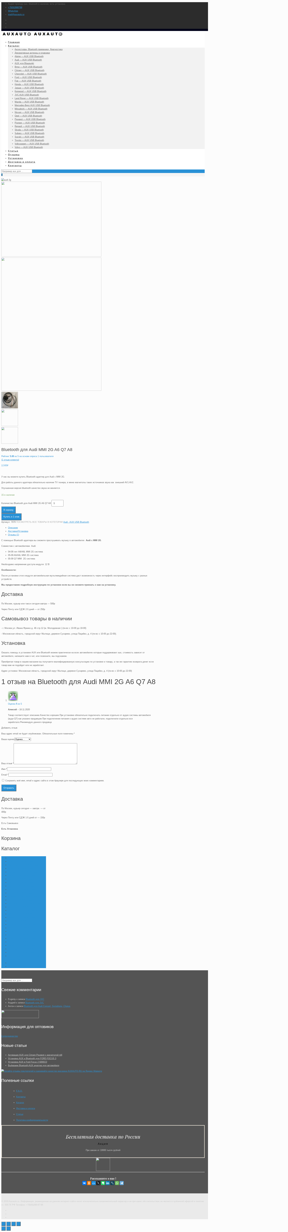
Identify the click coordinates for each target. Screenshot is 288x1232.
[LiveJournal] (112, 1183)
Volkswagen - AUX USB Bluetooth (24, 949)
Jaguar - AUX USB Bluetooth (22, 889)
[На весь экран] (13, 1224)
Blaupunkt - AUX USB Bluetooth (23, 865)
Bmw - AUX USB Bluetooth (21, 868)
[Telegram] (122, 1183)
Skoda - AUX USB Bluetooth (22, 935)
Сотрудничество (9, 1036)
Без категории (15, 963)
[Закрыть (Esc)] (3, 1224)
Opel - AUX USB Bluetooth (21, 921)
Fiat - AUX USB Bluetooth (20, 879)
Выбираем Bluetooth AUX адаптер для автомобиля (33, 1065)
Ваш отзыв (7, 763)
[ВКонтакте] (84, 1183)
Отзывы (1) (13, 534)
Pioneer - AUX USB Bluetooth (22, 928)
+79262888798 (15, 7)
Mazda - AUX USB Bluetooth (22, 907)
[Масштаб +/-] (18, 1224)
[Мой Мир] (94, 1183)
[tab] (82, 527)
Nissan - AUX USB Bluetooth (22, 917)
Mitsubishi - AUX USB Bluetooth (23, 914)
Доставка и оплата (25, 1108)
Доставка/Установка (18, 531)
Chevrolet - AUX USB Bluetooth (23, 872)
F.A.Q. (19, 1091)
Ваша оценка (7, 739)
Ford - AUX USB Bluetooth (21, 882)
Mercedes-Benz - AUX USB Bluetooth (26, 910)
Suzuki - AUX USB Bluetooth (22, 942)
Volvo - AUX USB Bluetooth (21, 952)
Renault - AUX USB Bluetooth (22, 931)
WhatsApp (13, 11)
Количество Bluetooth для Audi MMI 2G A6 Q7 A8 (26, 503)
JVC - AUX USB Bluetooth (21, 893)
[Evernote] (103, 1183)
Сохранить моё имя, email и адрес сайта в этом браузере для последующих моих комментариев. (54, 780)
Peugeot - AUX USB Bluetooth (22, 924)
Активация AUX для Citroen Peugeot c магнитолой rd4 (35, 1055)
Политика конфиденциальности (32, 1120)
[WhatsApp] (117, 1183)
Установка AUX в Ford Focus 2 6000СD (27, 1062)
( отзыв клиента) (10, 460)
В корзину (9, 510)
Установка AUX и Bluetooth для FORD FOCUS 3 (32, 1058)
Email (4, 774)
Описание (13, 527)
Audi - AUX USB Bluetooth (76, 522)
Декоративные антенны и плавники (25, 966)
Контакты (21, 1096)
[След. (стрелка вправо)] (8, 1228)
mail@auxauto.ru (16, 14)
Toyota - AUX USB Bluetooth (22, 945)
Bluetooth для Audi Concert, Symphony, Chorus (47, 1006)
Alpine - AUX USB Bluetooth (21, 858)
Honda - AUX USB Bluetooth (22, 886)
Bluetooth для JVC (35, 999)
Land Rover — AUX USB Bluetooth (25, 903)
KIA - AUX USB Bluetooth (20, 900)
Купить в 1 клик (11, 516)
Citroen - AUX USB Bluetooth (22, 875)
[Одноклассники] (89, 1183)
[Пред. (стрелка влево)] (3, 1228)
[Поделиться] (8, 1224)
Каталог (20, 1102)
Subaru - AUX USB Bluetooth (22, 938)
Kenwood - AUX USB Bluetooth (23, 896)
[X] (98, 1183)
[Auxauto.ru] (32, 36)
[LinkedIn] (108, 1183)
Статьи (19, 1114)
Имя (4, 769)
